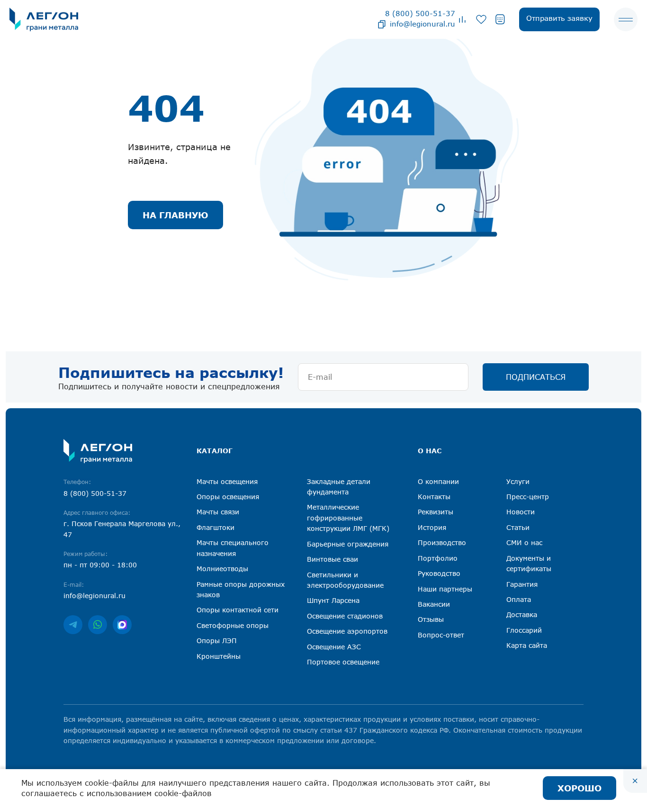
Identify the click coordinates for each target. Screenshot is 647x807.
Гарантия (522, 584)
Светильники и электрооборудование (345, 580)
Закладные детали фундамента (338, 486)
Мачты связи (218, 512)
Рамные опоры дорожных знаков (241, 589)
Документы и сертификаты (528, 563)
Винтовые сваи (332, 559)
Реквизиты (435, 512)
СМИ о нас (524, 542)
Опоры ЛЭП (217, 641)
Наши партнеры (445, 589)
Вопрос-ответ (441, 635)
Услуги (518, 481)
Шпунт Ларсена (333, 600)
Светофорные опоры (233, 625)
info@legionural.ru (422, 23)
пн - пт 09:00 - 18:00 (100, 565)
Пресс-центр (527, 497)
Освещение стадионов (345, 616)
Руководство (439, 573)
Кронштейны (219, 656)
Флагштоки (215, 527)
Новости (520, 512)
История (432, 527)
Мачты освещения (227, 481)
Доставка (521, 614)
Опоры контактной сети (238, 610)
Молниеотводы (222, 569)
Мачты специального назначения (233, 547)
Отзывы (431, 619)
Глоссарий (524, 630)
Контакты (434, 497)
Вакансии (434, 604)
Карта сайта (526, 645)
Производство (442, 542)
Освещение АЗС (334, 647)
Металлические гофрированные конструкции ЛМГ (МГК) (348, 517)
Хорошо (579, 788)
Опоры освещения (228, 497)
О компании (438, 481)
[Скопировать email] (381, 24)
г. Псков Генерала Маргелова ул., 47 (121, 529)
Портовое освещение (343, 662)
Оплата (518, 599)
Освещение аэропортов (347, 631)
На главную (175, 215)
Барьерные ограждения (347, 544)
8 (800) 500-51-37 (420, 13)
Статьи (518, 527)
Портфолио (438, 558)
